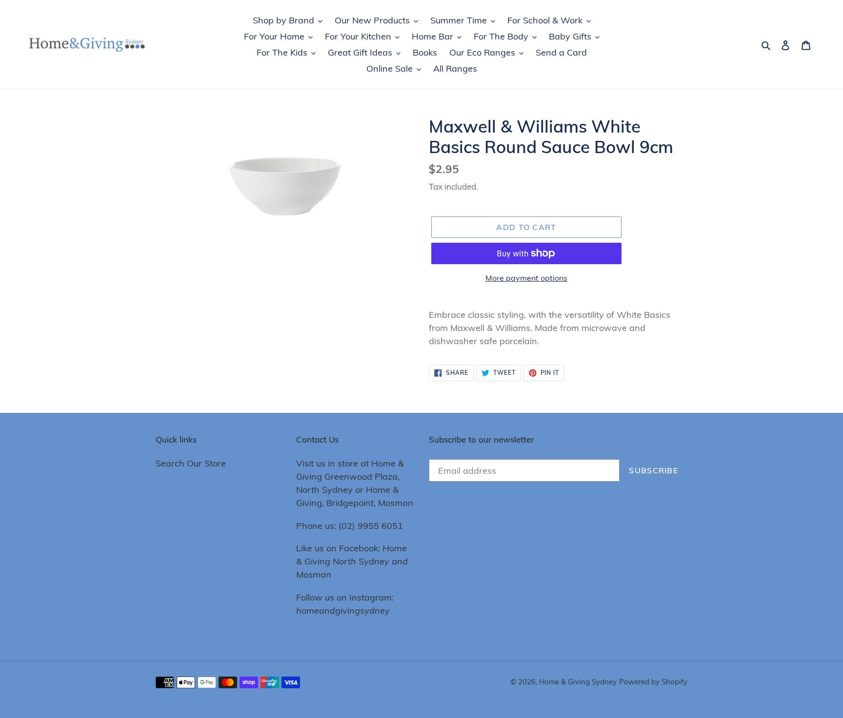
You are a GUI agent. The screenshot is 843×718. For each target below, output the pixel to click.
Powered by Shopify (653, 681)
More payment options (526, 278)
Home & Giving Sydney (578, 681)
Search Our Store (191, 463)
